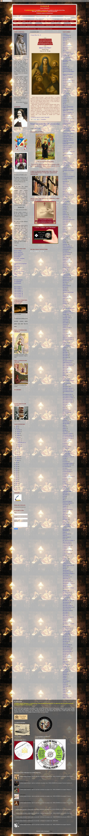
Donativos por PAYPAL (49, 25)
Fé (63, 234)
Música (64, 377)
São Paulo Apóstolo (66, 654)
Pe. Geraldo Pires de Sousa (68, 456)
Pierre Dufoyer (65, 494)
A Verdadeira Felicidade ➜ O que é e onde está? (24, 811)
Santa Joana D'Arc (66, 580)
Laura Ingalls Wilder (67, 317)
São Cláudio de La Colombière (68, 623)
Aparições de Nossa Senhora (68, 53)
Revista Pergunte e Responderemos (66, 530)
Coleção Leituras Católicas (68, 133)
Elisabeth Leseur (66, 204)
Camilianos (65, 83)
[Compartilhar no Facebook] (37, 119)
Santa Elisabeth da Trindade (68, 573)
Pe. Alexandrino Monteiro (67, 435)
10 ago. (19, 444)
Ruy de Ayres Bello (66, 542)
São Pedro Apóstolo (66, 656)
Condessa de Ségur (66, 162)
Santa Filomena (65, 575)
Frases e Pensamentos (67, 246)
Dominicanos (65, 198)
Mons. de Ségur (66, 367)
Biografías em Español (67, 77)
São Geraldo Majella (66, 633)
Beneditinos (65, 66)
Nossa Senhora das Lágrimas (68, 391)
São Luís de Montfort (67, 648)
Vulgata (15, 276)
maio (18, 452)
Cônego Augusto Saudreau (68, 163)
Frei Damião (65, 251)
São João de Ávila (66, 639)
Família (64, 232)
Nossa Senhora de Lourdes (68, 401)
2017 (17, 476)
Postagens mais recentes (36, 124)
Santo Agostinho (66, 602)
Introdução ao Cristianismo (19, 271)
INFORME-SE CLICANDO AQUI (37, 251)
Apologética (65, 55)
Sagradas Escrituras (66, 563)
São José (64, 643)
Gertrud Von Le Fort (66, 262)
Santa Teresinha (66, 597)
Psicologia (65, 507)
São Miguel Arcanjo (66, 653)
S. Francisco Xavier (66, 547)
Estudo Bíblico (65, 221)
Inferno (64, 300)
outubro (18, 433)
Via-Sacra (64, 684)
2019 (17, 472)
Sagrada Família (66, 562)
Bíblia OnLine (17, 266)
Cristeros (64, 173)
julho (18, 449)
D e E (33, 21)
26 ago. (19, 440)
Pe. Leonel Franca (66, 466)
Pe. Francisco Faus (66, 451)
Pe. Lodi (64, 468)
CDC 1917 (65, 105)
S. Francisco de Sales (67, 545)
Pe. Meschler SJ (66, 478)
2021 (17, 468)
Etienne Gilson (65, 222)
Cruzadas (64, 174)
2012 (17, 485)
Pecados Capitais (66, 484)
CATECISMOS (23, 794)
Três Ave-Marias (66, 681)
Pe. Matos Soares (66, 474)
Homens (64, 284)
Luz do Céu (65, 332)
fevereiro (18, 458)
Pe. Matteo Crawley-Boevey (68, 476)
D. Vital (64, 179)
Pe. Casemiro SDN (66, 446)
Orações (64, 418)
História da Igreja (66, 275)
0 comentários (43, 119)
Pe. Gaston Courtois (66, 455)
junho (18, 451)
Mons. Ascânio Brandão (67, 365)
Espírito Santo (65, 216)
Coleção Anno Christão (67, 116)
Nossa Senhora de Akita (67, 394)
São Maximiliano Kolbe (67, 651)
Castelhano (65, 96)
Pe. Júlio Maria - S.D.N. (67, 464)
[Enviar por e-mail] (34, 119)
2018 (17, 474)
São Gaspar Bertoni (66, 631)
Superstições (65, 674)
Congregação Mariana (67, 168)
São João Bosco (66, 634)
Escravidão (65, 209)
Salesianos (65, 567)
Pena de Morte (65, 488)
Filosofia (64, 237)
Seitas (64, 659)
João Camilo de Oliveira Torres (68, 308)
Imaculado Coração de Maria (68, 292)
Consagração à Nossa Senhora (68, 170)
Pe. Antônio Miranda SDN (68, 436)
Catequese (65, 101)
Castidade (64, 98)
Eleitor (64, 203)
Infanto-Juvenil (65, 298)
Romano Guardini (66, 537)
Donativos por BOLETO (40, 25)
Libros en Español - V (18, 296)
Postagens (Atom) (37, 128)
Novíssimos (65, 409)
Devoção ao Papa (66, 186)
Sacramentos (65, 558)
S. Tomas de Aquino (66, 553)
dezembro (19, 429)
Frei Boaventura (66, 249)
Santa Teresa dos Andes (67, 595)
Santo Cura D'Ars (66, 608)
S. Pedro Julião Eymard (67, 550)
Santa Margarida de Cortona (68, 583)
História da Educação (67, 274)
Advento (64, 43)
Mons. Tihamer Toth (66, 372)
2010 (17, 489)
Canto (64, 87)
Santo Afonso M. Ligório (67, 600)
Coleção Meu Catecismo (67, 136)
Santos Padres (65, 615)
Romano (64, 535)
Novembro (65, 405)
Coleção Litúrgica (66, 135)
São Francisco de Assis (67, 628)
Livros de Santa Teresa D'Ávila (25, 801)
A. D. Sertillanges (66, 35)
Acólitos (64, 42)
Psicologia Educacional (67, 509)
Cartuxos (64, 95)
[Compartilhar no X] (36, 119)
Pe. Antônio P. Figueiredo (67, 438)
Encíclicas (65, 206)
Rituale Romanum (17, 283)
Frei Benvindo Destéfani (67, 247)
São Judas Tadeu (66, 646)
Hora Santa (65, 287)
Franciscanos (65, 244)
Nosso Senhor (65, 404)
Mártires (64, 344)
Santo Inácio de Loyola (67, 610)
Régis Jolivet (65, 522)
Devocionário (65, 188)
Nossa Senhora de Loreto (67, 399)
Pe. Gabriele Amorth (66, 453)
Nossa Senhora (65, 386)
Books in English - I (18, 286)
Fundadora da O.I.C (66, 259)
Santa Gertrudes (66, 578)
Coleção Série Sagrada (67, 147)
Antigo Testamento (66, 52)
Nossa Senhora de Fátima (67, 396)
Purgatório (65, 511)
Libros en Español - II (18, 291)
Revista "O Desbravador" (19, 254)
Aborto (64, 40)
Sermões (64, 662)
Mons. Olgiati (65, 370)
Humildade (65, 289)
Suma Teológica (66, 671)
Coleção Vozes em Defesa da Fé (69, 151)
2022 (17, 466)
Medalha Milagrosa (66, 345)
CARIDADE (16, 25)
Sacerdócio (65, 557)
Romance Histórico (66, 533)
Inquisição (65, 301)
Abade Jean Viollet (66, 37)
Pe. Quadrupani (65, 479)
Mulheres (64, 375)
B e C (30, 21)
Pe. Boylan (65, 445)
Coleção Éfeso (65, 126)
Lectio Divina (65, 319)
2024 (17, 462)
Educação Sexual (66, 201)
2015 (17, 479)
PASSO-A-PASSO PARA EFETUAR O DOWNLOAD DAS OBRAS (25, 28)
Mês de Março (65, 357)
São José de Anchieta (67, 644)
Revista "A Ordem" (18, 250)
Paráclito (64, 426)
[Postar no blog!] (35, 119)
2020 (17, 470)
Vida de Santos (65, 686)
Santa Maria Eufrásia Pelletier (68, 587)
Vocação (64, 694)
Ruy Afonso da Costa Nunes (68, 540)
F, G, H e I (37, 21)
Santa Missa (65, 590)
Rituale (64, 532)
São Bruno (65, 620)
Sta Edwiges (65, 667)
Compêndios (65, 157)
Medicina (64, 347)
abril (18, 454)
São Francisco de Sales (67, 629)
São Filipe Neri (65, 626)
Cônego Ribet (65, 165)
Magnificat (65, 335)
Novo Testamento (66, 410)
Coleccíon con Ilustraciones (68, 154)
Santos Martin (65, 613)
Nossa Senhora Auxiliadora (68, 390)
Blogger (51, 831)
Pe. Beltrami (65, 443)
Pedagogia (65, 486)
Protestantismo (65, 504)
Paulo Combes (65, 431)
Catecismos (65, 100)
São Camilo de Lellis (67, 622)
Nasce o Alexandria (66, 383)
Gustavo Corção (66, 269)
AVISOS (19, 21)
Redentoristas (65, 517)
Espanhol (64, 212)
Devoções (64, 189)
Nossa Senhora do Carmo (67, 402)
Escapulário (65, 207)
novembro (19, 431)
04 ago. (19, 446)
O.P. (63, 415)
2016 (17, 477)
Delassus (64, 183)
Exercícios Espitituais (24, 781)
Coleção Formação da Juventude (69, 130)
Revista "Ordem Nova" (18, 252)
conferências (65, 167)
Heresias (64, 272)
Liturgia (64, 329)
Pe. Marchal (65, 473)
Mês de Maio (65, 355)
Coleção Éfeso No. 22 (36, 35)
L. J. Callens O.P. (66, 316)
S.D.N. (64, 555)
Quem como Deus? (45, 48)
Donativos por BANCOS (31, 25)
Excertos (64, 227)
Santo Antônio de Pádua (67, 605)
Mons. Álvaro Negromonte (68, 364)
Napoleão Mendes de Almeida (68, 380)
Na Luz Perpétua (66, 378)
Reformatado (65, 519)
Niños (64, 385)
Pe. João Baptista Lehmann (68, 463)
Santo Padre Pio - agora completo (26, 823)
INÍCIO (15, 21)
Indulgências (65, 296)
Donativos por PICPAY (58, 25)
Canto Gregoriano (66, 88)
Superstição (65, 672)
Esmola (64, 211)
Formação (64, 242)
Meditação (65, 350)
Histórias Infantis (66, 280)
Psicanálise (65, 506)
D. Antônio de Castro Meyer (68, 176)
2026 (17, 426)
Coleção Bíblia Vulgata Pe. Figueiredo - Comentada (25, 815)
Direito (64, 191)
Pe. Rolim (64, 483)
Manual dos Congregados (67, 337)
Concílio (64, 160)
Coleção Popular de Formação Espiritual (68, 143)
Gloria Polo (65, 264)
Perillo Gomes (65, 493)
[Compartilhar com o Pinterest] (39, 119)
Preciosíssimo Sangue (67, 501)
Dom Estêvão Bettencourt (67, 194)
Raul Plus (64, 516)
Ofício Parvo (65, 417)
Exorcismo (65, 231)
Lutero (64, 330)
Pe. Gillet (64, 458)
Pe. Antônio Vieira (66, 440)
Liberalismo (65, 324)
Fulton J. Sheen (66, 257)
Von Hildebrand (66, 696)
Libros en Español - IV (18, 295)
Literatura (64, 326)
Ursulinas (64, 682)
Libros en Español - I (18, 290)
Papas (64, 425)
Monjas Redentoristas (67, 362)
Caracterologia (65, 90)
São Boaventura (66, 618)
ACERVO (23, 21)
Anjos (64, 50)
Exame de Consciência (67, 226)
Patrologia (65, 430)
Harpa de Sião (65, 270)
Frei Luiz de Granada (67, 252)
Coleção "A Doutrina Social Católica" (68, 107)
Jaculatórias (65, 303)
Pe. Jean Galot (65, 461)
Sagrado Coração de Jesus (67, 565)
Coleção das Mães (66, 120)
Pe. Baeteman (65, 441)
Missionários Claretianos (67, 360)
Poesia (64, 498)
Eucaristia (64, 224)
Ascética (64, 63)
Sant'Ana (64, 568)
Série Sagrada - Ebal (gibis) (19, 258)
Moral (64, 373)
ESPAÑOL (72, 21)
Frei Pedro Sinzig (66, 254)
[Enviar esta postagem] (31, 119)
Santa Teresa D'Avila (66, 594)
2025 (17, 428)
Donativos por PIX (22, 25)
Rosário (64, 538)
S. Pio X (64, 552)
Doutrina (64, 199)
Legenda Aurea (65, 321)
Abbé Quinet (65, 39)
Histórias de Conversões (67, 279)
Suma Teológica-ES (18, 273)
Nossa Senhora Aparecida (67, 388)
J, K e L (42, 21)
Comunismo (65, 158)
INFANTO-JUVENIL (65, 21)
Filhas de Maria (66, 236)
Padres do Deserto (66, 422)
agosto (18, 437)
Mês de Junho (65, 354)
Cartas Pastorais (66, 93)
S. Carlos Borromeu (66, 543)
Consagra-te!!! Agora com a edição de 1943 (24, 819)
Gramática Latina (66, 267)
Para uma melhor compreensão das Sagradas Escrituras (26, 808)
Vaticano (15, 274)
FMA (64, 239)
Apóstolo (64, 58)
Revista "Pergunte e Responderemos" (18, 256)
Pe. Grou (64, 460)
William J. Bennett (66, 697)
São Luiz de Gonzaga (67, 649)
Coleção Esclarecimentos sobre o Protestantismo (68, 128)
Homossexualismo (66, 285)
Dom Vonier (65, 196)
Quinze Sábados (66, 514)
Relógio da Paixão (66, 524)
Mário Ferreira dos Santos (68, 339)
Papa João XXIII (66, 423)
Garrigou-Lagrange (66, 260)
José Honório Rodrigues (67, 311)
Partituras (64, 428)
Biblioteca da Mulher (67, 69)
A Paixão (64, 34)
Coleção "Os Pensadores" (67, 112)
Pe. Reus (64, 481)
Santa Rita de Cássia (66, 592)
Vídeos (64, 687)
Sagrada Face (65, 560)
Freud (64, 255)
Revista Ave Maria (17, 260)
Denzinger (16, 269)
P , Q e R (52, 21)
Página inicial (45, 124)
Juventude (64, 314)
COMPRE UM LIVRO (67, 25)
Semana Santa (65, 661)
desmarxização (65, 184)
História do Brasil (66, 277)
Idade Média (65, 290)
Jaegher (64, 305)
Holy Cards (65, 282)
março (18, 456)
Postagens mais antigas (54, 124)
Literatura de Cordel (66, 327)
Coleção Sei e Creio (66, 145)
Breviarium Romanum (18, 279)
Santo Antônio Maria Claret (68, 607)
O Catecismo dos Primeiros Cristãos (26, 788)
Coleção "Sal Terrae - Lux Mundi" (68, 114)
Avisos (64, 64)
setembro (18, 435)
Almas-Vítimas (65, 48)
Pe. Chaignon (65, 448)
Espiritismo (65, 214)
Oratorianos (65, 420)
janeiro (18, 460)
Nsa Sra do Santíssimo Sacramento (67, 413)
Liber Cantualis (66, 322)
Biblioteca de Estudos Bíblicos (68, 71)
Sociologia (65, 666)
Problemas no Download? (67, 503)
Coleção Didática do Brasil (68, 121)
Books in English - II (18, 288)
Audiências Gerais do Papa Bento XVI (20, 264)
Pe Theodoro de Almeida (67, 433)
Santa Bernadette (66, 570)
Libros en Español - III (18, 293)
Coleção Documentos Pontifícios (67, 124)
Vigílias (64, 689)
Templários (65, 677)
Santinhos (64, 599)
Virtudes (64, 691)
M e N (46, 21)
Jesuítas (64, 306)
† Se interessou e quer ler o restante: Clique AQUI (40, 117)
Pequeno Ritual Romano (67, 491)
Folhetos (64, 241)
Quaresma (64, 512)
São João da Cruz (66, 638)
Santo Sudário (65, 612)
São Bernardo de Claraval (67, 617)
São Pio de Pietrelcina (67, 658)
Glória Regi (65, 265)
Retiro (64, 527)
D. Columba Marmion (67, 178)
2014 (17, 481)
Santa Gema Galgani (66, 576)
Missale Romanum (17, 281)
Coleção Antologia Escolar (68, 118)
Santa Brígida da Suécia (67, 571)
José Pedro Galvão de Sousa (68, 312)
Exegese (64, 229)
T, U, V (59, 21)
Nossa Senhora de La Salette (68, 397)
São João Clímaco (66, 636)
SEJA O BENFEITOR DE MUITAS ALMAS (45, 28)
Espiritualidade (65, 217)
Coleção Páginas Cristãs (67, 138)
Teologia (64, 679)
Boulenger (65, 78)
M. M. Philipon (66, 334)
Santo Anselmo (65, 603)
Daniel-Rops (65, 181)
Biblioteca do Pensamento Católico (67, 75)
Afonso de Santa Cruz (67, 45)
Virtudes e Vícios (66, 692)
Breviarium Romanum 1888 (68, 80)
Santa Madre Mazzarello (67, 581)
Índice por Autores (66, 295)
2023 (17, 464)
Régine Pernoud (66, 521)
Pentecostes (65, 489)
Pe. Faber (64, 450)
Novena (64, 407)
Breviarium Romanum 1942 (68, 82)
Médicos (64, 349)
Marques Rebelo (66, 342)
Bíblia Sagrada (65, 68)
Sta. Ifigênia (65, 669)
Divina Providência (66, 193)
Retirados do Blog (66, 526)
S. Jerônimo (65, 548)
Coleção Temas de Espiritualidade (66, 149)
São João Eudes (66, 641)
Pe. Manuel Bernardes (67, 471)
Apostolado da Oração (67, 57)
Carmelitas (65, 92)
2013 (17, 483)
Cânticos (64, 85)
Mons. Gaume (65, 369)
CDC (64, 103)
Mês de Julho (65, 352)
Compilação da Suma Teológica (25, 775)
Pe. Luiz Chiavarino (66, 469)
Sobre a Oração (65, 664)
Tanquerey (65, 676)
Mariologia (65, 340)
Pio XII (64, 496)
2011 (17, 487)
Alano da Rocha (66, 47)
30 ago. (19, 439)
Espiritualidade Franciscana (68, 219)
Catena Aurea (16, 268)
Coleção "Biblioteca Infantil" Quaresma (68, 110)
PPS (63, 499)
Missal (64, 359)
